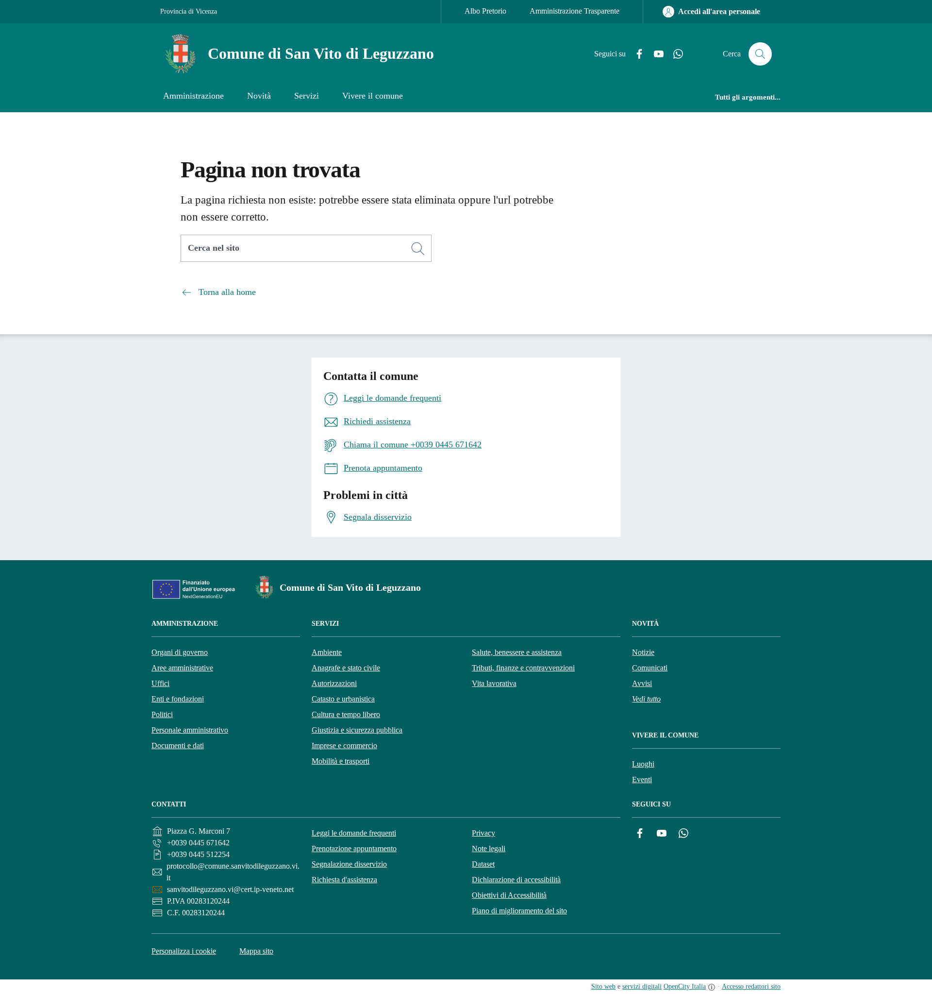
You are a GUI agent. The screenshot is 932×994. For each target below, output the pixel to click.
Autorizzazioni (334, 683)
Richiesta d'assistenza (344, 879)
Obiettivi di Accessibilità (509, 895)
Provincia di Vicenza (188, 11)
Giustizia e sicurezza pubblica (357, 730)
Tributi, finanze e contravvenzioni (523, 668)
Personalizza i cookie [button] (183, 951)
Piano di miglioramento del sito (519, 911)
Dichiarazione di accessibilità (516, 879)
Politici (162, 714)
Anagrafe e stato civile (346, 668)
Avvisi (642, 683)
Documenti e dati (177, 745)
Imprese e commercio (344, 745)
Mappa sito (256, 951)
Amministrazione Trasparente (574, 11)
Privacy (483, 833)
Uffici (160, 683)
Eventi (642, 779)
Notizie (643, 652)
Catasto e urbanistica (343, 699)
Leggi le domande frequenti (354, 833)
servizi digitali (642, 986)
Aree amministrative (182, 668)
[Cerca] (418, 249)
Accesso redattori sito (751, 986)
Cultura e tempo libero (346, 714)
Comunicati (649, 668)
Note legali (488, 848)
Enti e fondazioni (177, 699)
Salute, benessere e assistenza (517, 652)
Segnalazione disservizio (349, 864)
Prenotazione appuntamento (354, 848)
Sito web (603, 986)
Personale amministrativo (189, 730)
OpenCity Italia (685, 986)
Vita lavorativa (494, 683)
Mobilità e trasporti (340, 761)
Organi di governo (179, 652)
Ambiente (327, 652)
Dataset (483, 864)
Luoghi (643, 764)
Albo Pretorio (485, 11)
